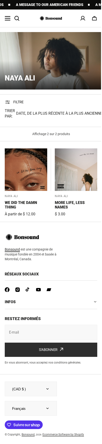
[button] (94, 18)
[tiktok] (28, 289)
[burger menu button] (7, 18)
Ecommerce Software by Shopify (63, 434)
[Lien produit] (26, 182)
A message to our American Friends (44, 5)
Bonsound (28, 434)
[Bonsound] (51, 18)
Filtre (18, 102)
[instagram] (17, 289)
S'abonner (46, 349)
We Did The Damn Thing (21, 204)
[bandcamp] (49, 289)
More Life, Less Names (70, 204)
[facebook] (7, 289)
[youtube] (38, 289)
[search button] (17, 18)
